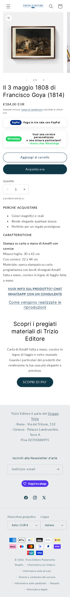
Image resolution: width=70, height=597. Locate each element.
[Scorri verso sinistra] (27, 80)
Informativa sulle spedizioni (30, 583)
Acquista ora (35, 169)
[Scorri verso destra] (43, 80)
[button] (8, 6)
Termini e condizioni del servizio (37, 577)
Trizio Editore (33, 559)
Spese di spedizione (32, 109)
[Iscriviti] (57, 469)
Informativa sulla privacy (37, 571)
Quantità (8, 181)
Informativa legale (37, 589)
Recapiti (54, 583)
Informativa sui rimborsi (41, 565)
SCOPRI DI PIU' (35, 382)
